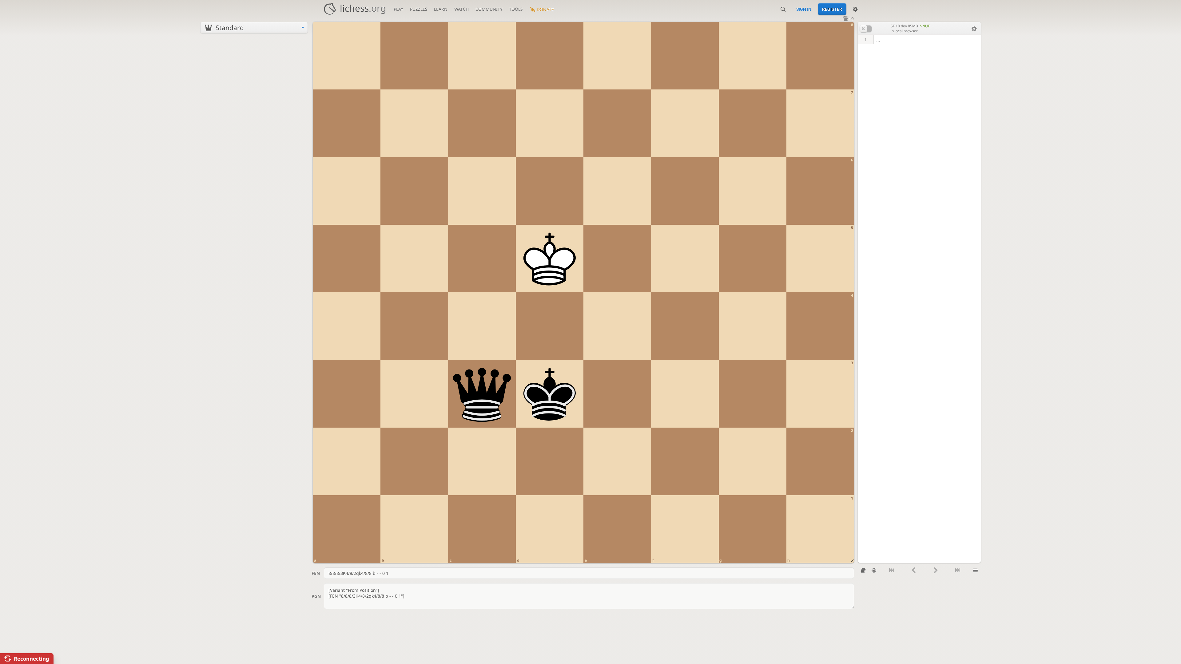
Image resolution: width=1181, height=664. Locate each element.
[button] (866, 29)
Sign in (803, 9)
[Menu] (975, 570)
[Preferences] (855, 9)
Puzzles (418, 9)
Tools (516, 9)
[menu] (254, 28)
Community (489, 9)
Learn (440, 9)
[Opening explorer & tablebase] (863, 570)
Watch (461, 9)
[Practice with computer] (874, 570)
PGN (316, 596)
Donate (545, 9)
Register (832, 9)
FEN (316, 573)
